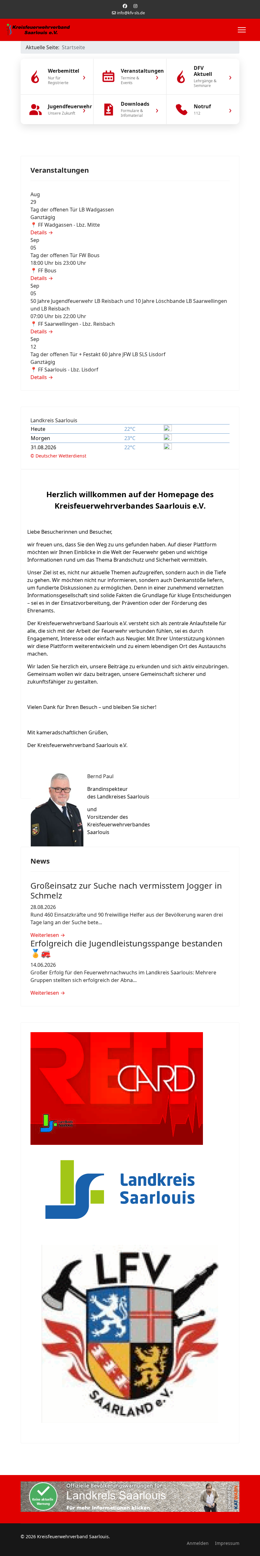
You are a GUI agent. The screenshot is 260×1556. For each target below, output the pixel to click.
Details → (41, 232)
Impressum (227, 1543)
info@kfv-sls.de (131, 13)
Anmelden (198, 1543)
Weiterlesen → (47, 935)
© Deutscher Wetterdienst (58, 456)
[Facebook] (125, 6)
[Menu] (242, 29)
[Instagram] (135, 6)
